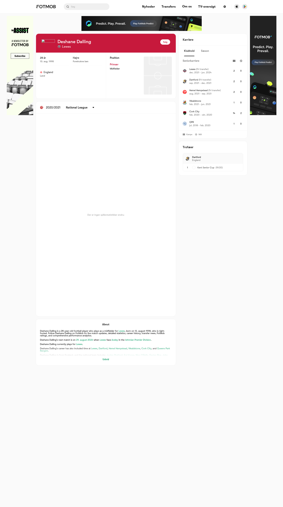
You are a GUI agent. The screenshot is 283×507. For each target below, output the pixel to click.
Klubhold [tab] (189, 50)
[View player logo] (48, 46)
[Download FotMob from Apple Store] (236, 6)
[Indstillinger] (224, 6)
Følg (165, 42)
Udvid (106, 359)
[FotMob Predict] (141, 23)
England (48, 72)
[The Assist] (20, 65)
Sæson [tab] (205, 50)
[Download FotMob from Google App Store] (244, 6)
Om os (187, 6)
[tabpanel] (213, 93)
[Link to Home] (46, 6)
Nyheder (148, 6)
